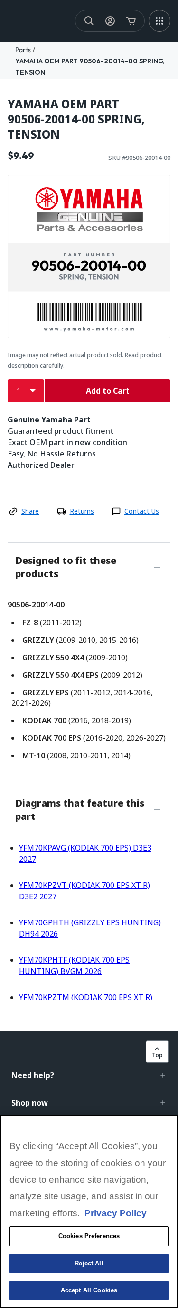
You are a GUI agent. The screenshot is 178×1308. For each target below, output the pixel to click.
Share (30, 511)
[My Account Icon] (110, 20)
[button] (89, 1075)
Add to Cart (108, 391)
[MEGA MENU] (159, 21)
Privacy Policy (115, 1213)
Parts (23, 49)
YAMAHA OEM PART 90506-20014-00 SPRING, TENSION (76, 119)
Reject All (89, 1263)
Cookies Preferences (89, 1235)
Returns (82, 511)
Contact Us (141, 511)
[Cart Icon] (131, 20)
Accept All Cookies (89, 1290)
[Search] (89, 20)
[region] (89, 1211)
